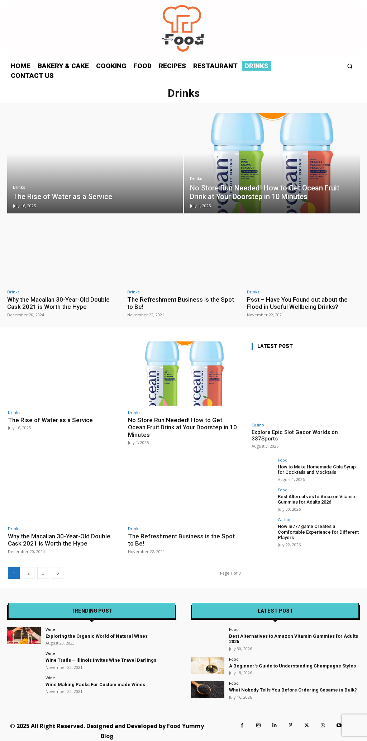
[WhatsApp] (322, 725)
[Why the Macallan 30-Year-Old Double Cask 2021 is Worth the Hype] (63, 253)
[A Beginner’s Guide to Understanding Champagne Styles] (207, 665)
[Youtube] (339, 725)
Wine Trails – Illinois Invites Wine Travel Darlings (101, 660)
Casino (258, 425)
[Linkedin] (274, 725)
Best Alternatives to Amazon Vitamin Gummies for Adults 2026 (316, 499)
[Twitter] (306, 725)
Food (282, 460)
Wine (50, 629)
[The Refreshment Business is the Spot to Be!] (183, 253)
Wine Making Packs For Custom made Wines (95, 684)
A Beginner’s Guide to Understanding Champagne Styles (292, 666)
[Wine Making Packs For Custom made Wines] (24, 684)
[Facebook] (242, 725)
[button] (350, 66)
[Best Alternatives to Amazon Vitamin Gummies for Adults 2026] (262, 498)
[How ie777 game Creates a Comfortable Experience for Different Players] (262, 528)
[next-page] (58, 573)
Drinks (19, 187)
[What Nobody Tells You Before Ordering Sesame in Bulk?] (207, 689)
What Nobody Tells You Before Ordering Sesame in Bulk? (293, 690)
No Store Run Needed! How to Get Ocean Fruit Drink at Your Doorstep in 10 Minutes (182, 427)
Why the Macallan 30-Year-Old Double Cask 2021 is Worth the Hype (58, 303)
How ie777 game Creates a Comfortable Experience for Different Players (318, 532)
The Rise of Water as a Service (50, 420)
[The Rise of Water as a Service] (95, 163)
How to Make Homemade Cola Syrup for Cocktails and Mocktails (317, 469)
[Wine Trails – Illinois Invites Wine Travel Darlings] (24, 659)
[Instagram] (258, 725)
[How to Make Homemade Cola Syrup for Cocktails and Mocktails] (262, 469)
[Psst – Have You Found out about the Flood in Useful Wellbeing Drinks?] (303, 253)
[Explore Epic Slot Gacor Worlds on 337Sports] (305, 387)
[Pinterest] (290, 725)
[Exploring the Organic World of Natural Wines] (24, 635)
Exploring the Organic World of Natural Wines (97, 636)
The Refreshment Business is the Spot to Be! (180, 303)
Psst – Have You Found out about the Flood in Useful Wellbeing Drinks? (297, 303)
